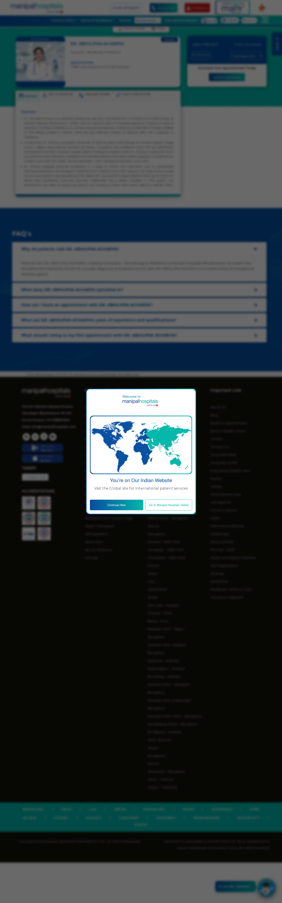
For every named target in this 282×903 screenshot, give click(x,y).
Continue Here (117, 505)
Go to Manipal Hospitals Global (169, 505)
